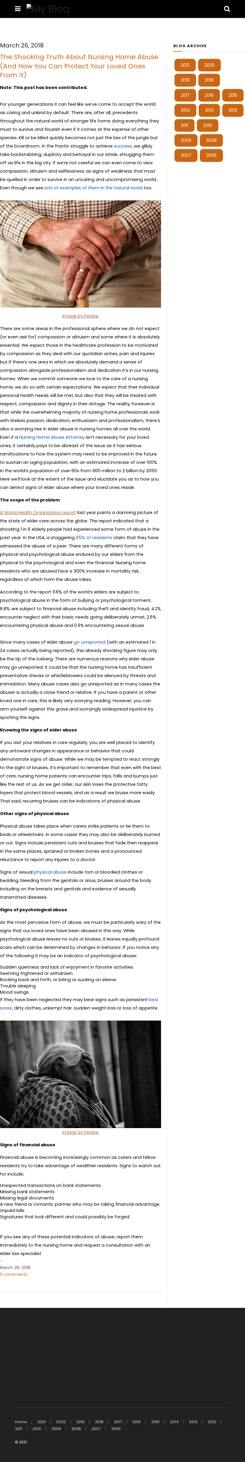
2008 (211, 140)
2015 (233, 95)
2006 (211, 155)
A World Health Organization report (38, 513)
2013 (209, 110)
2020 (209, 65)
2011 (184, 125)
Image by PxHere (80, 316)
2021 (185, 65)
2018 (209, 80)
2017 (185, 95)
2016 (209, 95)
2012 (233, 110)
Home (21, 1422)
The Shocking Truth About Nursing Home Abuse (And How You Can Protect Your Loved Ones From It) (79, 66)
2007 (186, 155)
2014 (185, 110)
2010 (207, 125)
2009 (186, 140)
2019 (185, 80)
